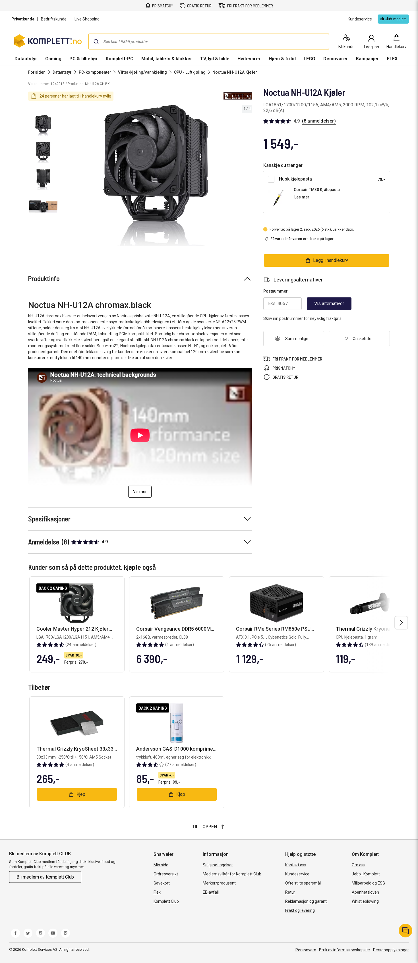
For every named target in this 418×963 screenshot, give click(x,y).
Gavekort (162, 883)
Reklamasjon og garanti (306, 901)
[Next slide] (247, 176)
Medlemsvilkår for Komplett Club (232, 874)
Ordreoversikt (166, 874)
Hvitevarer (249, 58)
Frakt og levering (300, 910)
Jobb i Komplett (366, 874)
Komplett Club (166, 901)
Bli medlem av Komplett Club (45, 877)
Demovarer (335, 58)
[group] (156, 176)
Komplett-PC (119, 58)
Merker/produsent (219, 883)
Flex (157, 892)
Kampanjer (367, 58)
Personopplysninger (391, 950)
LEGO (309, 58)
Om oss (358, 865)
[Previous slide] (65, 176)
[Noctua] (238, 96)
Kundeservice (297, 874)
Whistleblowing (365, 901)
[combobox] (208, 41)
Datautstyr (26, 58)
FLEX (392, 58)
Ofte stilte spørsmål (303, 883)
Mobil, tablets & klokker (166, 58)
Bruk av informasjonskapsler (344, 950)
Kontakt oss (295, 865)
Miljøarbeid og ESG (368, 883)
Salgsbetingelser (218, 865)
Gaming (53, 58)
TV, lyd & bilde (214, 58)
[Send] (96, 41)
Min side (161, 865)
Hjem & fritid (282, 58)
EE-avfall (211, 892)
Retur (290, 892)
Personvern (305, 950)
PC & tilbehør (83, 58)
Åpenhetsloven (365, 892)
